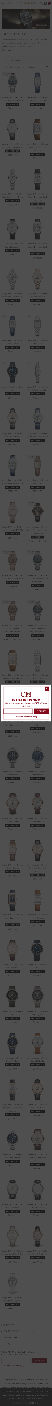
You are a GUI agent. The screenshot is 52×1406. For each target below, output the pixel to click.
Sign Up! (41, 711)
